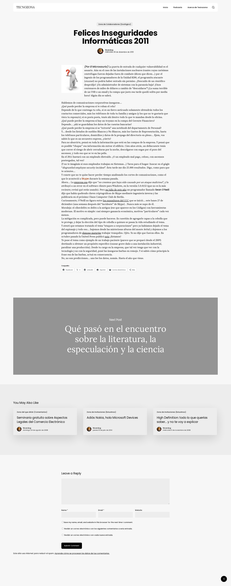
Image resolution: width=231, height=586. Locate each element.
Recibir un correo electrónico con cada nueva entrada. (88, 535)
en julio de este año (115, 189)
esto (107, 236)
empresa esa (80, 182)
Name (64, 510)
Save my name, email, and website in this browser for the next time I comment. (98, 522)
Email (101, 510)
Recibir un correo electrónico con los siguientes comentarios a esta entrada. (98, 528)
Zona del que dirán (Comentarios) (32, 412)
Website (138, 510)
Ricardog (109, 50)
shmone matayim (91, 233)
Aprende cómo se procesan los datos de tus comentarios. (82, 553)
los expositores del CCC (116, 200)
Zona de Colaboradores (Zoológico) (114, 24)
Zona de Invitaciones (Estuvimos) (101, 412)
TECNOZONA (25, 7)
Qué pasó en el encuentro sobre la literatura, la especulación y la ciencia (115, 336)
